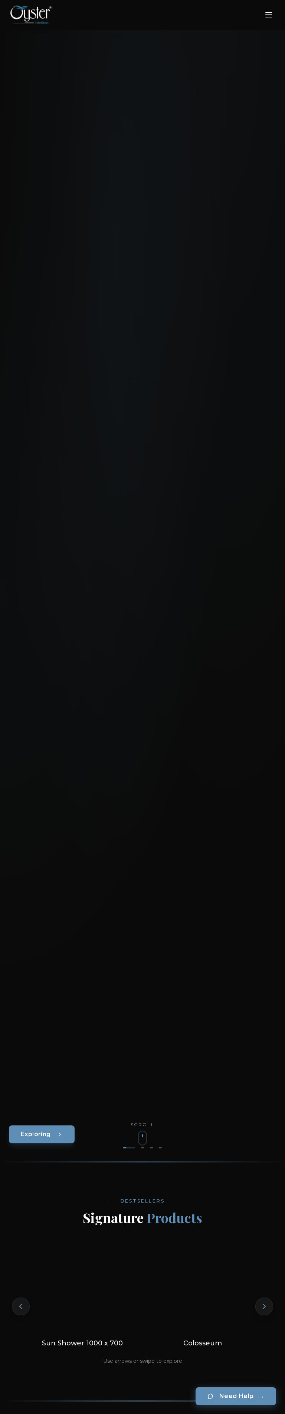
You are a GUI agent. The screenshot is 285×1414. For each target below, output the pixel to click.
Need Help (241, 1396)
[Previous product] (21, 1306)
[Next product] (264, 1306)
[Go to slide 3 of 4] (151, 1147)
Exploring (36, 1134)
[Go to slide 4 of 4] (160, 1147)
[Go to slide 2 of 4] (142, 1147)
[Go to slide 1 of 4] (129, 1147)
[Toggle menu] (268, 14)
